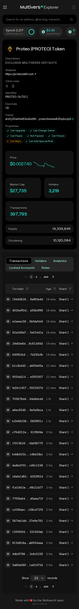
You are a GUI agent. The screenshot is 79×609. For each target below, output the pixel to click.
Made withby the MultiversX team (39, 600)
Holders (40, 260)
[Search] (72, 19)
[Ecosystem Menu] (5, 7)
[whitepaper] (13, 86)
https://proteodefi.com (19, 74)
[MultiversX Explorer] (39, 7)
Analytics (60, 260)
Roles (46, 267)
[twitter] (6, 86)
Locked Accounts (22, 267)
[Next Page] (53, 277)
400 (46, 276)
